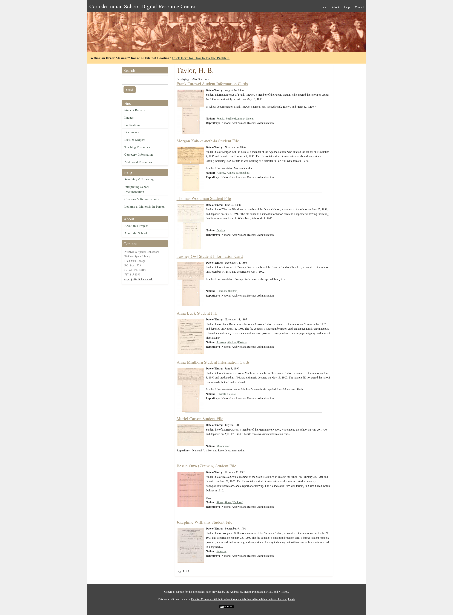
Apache (221, 172)
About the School (135, 233)
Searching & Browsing (139, 179)
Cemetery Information (138, 154)
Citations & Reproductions (141, 199)
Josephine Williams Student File (204, 522)
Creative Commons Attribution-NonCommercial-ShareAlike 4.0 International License (239, 599)
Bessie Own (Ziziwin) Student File (206, 466)
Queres (250, 118)
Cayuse (231, 394)
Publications (132, 125)
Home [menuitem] (323, 7)
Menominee (223, 446)
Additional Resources (138, 162)
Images (129, 117)
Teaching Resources (137, 147)
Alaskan (221, 342)
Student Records (134, 110)
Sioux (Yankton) (234, 502)
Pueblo (220, 118)
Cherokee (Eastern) (227, 291)
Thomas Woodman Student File (204, 198)
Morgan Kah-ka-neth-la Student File (208, 141)
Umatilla (221, 394)
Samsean (221, 551)
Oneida (221, 230)
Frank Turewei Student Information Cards (212, 83)
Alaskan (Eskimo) (237, 342)
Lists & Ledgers (134, 139)
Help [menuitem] (347, 7)
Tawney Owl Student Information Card (210, 256)
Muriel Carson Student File (200, 418)
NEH (269, 591)
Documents (131, 132)
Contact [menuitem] (359, 7)
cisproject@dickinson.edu (138, 279)
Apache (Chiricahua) (238, 172)
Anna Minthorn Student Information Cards (213, 362)
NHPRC (283, 591)
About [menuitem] (335, 7)
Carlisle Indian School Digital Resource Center (142, 6)
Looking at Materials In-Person (144, 206)
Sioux (220, 502)
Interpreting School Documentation (136, 189)
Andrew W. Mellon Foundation (247, 591)
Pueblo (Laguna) (235, 118)
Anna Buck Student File (197, 313)
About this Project (136, 225)
